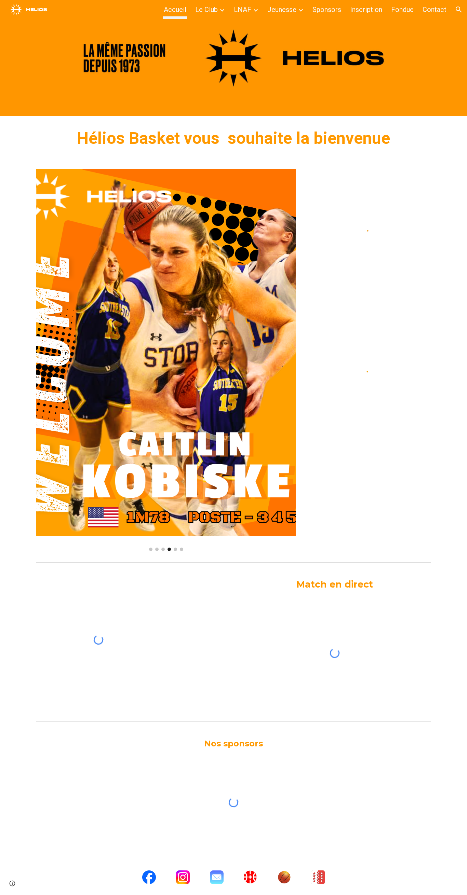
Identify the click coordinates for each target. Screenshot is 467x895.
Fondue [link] (402, 9)
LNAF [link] (242, 9)
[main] (233, 138)
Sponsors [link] (326, 9)
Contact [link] (434, 9)
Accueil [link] (175, 9)
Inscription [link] (366, 9)
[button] (459, 9)
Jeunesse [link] (281, 9)
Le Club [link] (206, 9)
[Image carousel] (166, 360)
